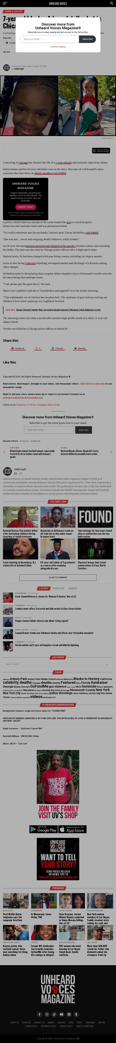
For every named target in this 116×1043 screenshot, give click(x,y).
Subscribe (87, 39)
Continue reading (58, 47)
